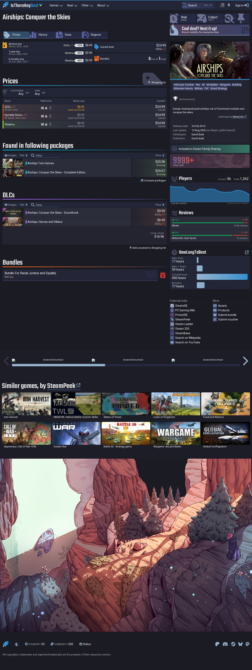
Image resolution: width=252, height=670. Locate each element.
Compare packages (154, 180)
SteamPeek (182, 319)
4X (203, 84)
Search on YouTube (187, 342)
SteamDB (181, 305)
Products (223, 310)
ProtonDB (181, 314)
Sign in (239, 5)
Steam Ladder (184, 324)
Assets (222, 305)
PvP (207, 88)
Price (159, 155)
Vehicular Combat (184, 84)
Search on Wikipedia (188, 337)
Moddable (212, 84)
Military (199, 88)
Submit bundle (227, 314)
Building (236, 84)
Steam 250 (182, 328)
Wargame (225, 84)
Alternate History (183, 88)
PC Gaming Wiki (185, 310)
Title (22, 155)
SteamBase (182, 333)
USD (63, 644)
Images (12, 155)
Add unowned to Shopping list (149, 247)
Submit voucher (228, 319)
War (198, 84)
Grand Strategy (218, 88)
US (37, 644)
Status (86, 644)
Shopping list (158, 82)
